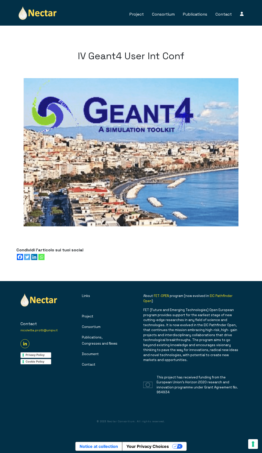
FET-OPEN (161, 296)
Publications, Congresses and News (99, 340)
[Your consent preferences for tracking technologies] (253, 444)
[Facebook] (20, 257)
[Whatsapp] (41, 257)
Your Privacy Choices (147, 446)
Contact (223, 14)
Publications (195, 14)
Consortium (163, 14)
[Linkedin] (34, 257)
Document (90, 354)
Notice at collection (99, 446)
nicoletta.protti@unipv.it (39, 330)
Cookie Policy (35, 361)
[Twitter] (27, 257)
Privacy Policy (35, 355)
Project (136, 14)
